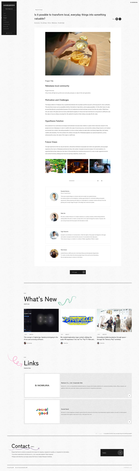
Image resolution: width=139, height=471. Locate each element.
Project (5, 17)
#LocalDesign (44, 23)
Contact (5, 28)
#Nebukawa (54, 23)
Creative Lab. (6, 24)
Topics (4, 15)
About (4, 20)
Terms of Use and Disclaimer (20, 467)
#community (37, 23)
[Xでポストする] (120, 19)
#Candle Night (61, 23)
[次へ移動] (101, 180)
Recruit (5, 26)
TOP (4, 13)
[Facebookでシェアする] (116, 19)
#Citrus (49, 23)
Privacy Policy (9, 467)
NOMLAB (6, 22)
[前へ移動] (98, 180)
